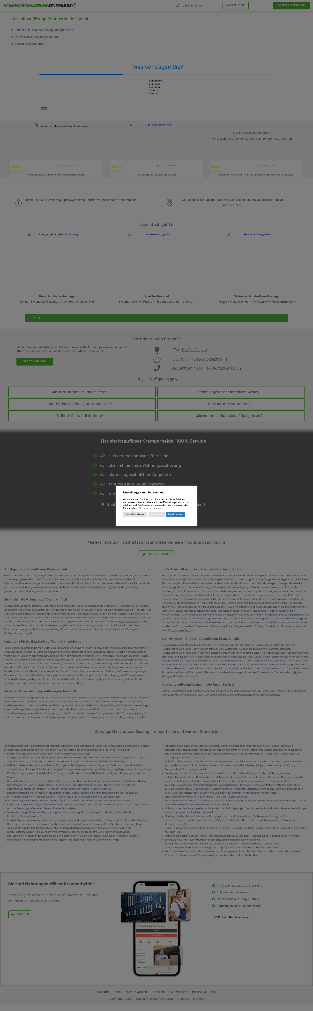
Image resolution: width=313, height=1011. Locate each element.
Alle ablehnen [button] (156, 514)
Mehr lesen (155, 508)
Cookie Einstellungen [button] (135, 514)
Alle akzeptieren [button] (175, 514)
